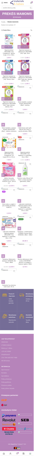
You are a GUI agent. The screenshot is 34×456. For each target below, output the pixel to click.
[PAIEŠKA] (31, 8)
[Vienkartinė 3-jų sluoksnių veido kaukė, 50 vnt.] (9, 276)
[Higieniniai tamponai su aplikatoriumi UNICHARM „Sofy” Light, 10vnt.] (25, 41)
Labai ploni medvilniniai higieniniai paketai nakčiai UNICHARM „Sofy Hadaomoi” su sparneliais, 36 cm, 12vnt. (25, 207)
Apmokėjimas (5, 376)
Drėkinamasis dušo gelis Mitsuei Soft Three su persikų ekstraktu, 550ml (25, 129)
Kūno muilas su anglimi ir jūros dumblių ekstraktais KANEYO (9, 206)
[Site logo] (17, 2)
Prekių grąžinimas (6, 382)
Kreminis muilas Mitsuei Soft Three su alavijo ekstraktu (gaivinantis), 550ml (25, 180)
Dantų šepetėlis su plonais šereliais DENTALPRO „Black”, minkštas (25, 103)
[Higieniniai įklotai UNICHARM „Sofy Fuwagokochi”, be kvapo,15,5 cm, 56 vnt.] (9, 143)
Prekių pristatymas (6, 379)
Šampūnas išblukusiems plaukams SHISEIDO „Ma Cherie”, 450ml (9, 261)
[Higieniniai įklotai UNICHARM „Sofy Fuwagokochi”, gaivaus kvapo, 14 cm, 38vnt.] (9, 41)
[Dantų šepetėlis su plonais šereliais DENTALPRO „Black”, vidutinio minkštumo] (9, 119)
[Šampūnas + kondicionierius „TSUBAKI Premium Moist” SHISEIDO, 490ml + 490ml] (25, 222)
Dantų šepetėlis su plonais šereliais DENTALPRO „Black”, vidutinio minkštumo (8, 129)
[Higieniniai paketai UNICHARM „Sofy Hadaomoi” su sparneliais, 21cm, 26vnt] (25, 143)
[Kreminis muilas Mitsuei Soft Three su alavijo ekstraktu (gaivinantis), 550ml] (25, 169)
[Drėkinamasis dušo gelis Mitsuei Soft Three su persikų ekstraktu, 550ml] (25, 119)
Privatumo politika (6, 385)
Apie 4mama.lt (5, 369)
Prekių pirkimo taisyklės (7, 388)
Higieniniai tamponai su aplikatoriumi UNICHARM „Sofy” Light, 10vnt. (25, 52)
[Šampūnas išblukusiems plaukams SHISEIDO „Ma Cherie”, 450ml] (9, 250)
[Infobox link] (8, 298)
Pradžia (3, 22)
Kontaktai (4, 373)
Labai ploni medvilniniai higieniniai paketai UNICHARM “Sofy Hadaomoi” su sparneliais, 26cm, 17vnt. (9, 235)
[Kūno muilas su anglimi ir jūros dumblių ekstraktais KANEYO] (9, 195)
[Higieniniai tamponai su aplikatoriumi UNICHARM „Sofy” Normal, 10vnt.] (9, 67)
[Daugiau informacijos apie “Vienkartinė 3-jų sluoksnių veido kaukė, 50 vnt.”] (3, 282)
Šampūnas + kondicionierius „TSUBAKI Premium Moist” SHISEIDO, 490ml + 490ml (25, 233)
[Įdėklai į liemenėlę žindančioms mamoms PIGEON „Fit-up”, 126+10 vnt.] (9, 169)
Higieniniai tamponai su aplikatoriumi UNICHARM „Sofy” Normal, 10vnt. (9, 77)
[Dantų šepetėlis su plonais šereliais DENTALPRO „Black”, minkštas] (25, 93)
